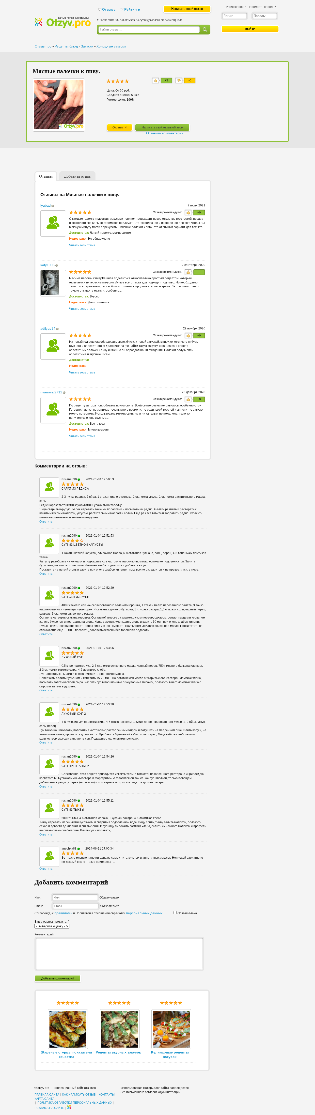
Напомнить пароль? (262, 7)
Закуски (87, 46)
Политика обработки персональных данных (74, 1102)
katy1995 (47, 265)
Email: (38, 906)
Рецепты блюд (66, 46)
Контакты (107, 1094)
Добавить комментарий (57, 978)
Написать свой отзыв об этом (162, 127)
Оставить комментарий (165, 133)
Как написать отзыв (79, 1094)
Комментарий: (44, 934)
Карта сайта (44, 1098)
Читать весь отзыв (82, 245)
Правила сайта (46, 1094)
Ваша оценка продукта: (51, 921)
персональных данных (144, 913)
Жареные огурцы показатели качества (66, 1054)
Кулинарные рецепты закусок (170, 1054)
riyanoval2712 (51, 392)
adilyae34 (47, 328)
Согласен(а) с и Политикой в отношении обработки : (98, 913)
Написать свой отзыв (187, 9)
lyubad (45, 205)
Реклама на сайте (49, 1108)
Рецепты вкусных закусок (118, 1052)
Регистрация (235, 7)
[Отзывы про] (62, 27)
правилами (63, 913)
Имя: (37, 897)
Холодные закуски (111, 46)
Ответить (45, 521)
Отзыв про (43, 46)
